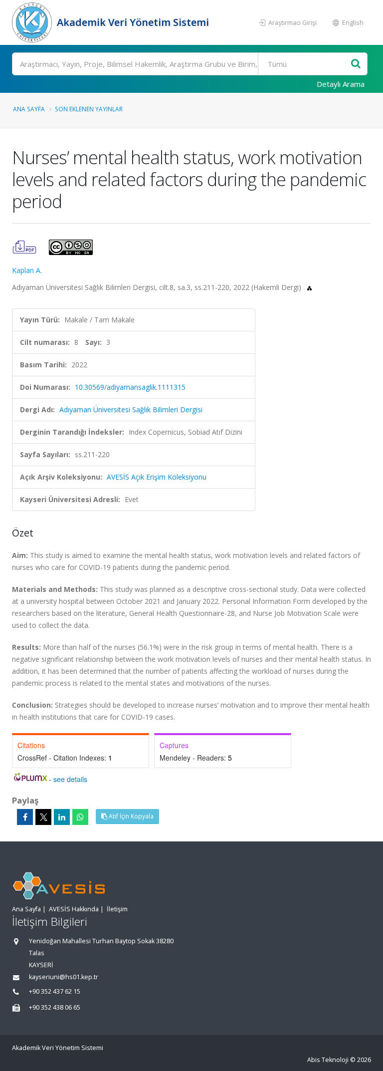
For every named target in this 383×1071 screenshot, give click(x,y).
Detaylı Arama (341, 84)
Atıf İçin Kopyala (130, 816)
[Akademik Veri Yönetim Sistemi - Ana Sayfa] (33, 22)
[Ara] (356, 64)
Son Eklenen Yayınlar (89, 109)
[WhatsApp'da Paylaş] (80, 817)
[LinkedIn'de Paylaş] (62, 817)
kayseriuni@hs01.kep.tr (63, 977)
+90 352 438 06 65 (54, 1007)
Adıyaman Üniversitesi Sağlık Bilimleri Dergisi (130, 409)
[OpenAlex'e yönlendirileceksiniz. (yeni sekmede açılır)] (309, 287)
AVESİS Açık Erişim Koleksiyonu (156, 477)
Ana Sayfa (29, 109)
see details (70, 779)
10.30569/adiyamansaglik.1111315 (130, 387)
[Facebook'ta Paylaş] (25, 817)
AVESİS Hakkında (74, 909)
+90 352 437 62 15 (54, 991)
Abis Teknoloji (328, 1060)
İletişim (117, 909)
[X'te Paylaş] (43, 817)
